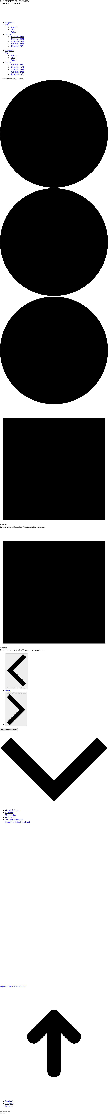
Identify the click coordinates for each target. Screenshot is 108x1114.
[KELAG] (95, 874)
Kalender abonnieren (9, 730)
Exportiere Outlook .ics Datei (17, 822)
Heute (7, 690)
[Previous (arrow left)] (1, 1113)
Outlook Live (10, 817)
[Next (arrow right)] (4, 1113)
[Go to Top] (54, 1097)
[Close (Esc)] (1, 1111)
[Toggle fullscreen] (6, 1111)
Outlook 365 (10, 815)
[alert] (54, 466)
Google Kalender (12, 810)
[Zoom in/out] (9, 1111)
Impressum (4, 986)
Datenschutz (14, 986)
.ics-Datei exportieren (14, 820)
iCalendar (9, 812)
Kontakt (22, 986)
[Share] (4, 1111)
